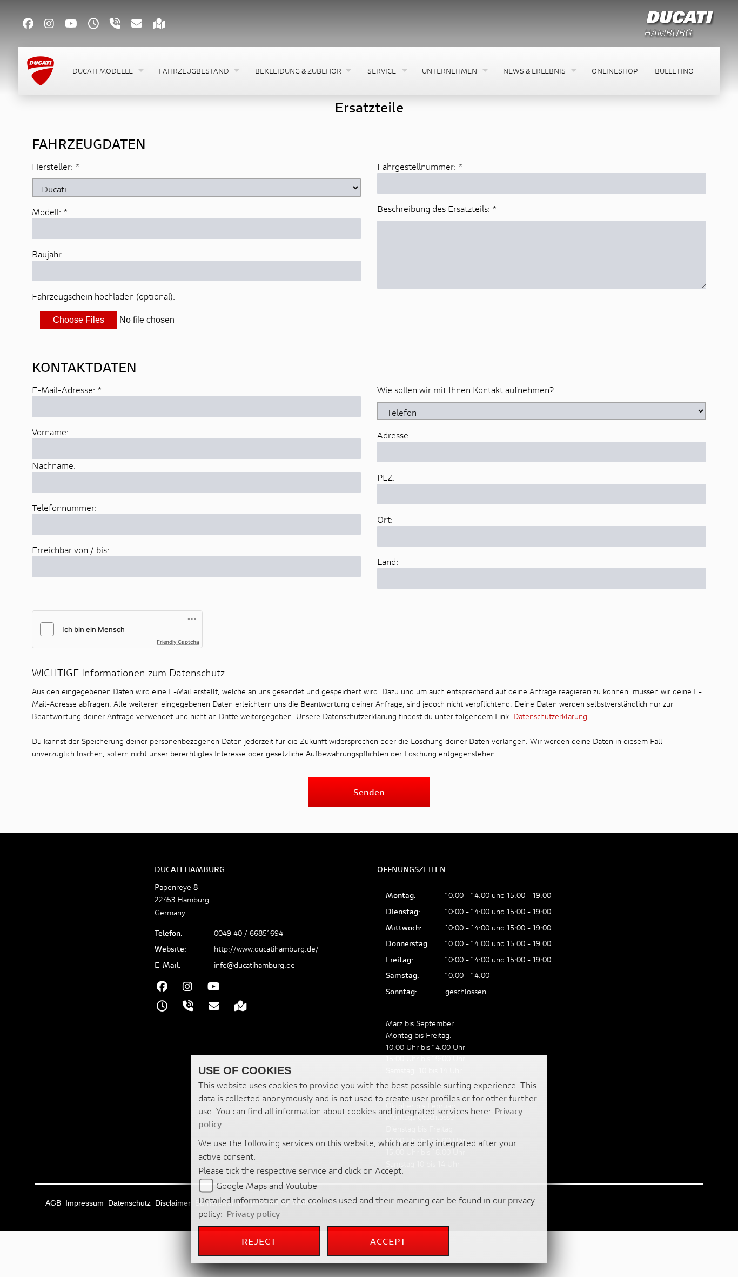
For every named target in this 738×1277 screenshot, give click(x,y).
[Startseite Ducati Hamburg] (678, 22)
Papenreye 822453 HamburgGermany (182, 899)
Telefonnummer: (64, 507)
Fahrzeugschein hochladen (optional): (103, 296)
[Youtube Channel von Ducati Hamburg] (76, 24)
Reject (259, 1241)
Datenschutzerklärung (550, 716)
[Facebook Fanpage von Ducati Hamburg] (33, 24)
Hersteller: (52, 166)
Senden (369, 791)
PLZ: (386, 477)
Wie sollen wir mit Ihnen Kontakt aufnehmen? (465, 389)
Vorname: (50, 431)
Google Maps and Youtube (266, 1185)
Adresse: (394, 435)
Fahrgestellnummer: (416, 166)
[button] (107, 71)
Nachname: (54, 465)
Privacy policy (253, 1213)
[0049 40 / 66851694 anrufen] (120, 24)
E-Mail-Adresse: (67, 389)
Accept (388, 1241)
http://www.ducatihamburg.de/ (266, 948)
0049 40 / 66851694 (248, 933)
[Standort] (164, 24)
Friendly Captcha (178, 641)
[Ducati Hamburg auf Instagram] (54, 24)
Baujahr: (48, 254)
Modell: (46, 211)
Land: (387, 561)
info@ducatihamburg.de (254, 965)
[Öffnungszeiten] (99, 24)
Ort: (385, 519)
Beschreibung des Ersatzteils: (437, 208)
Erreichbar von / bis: (70, 549)
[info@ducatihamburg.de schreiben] (142, 24)
